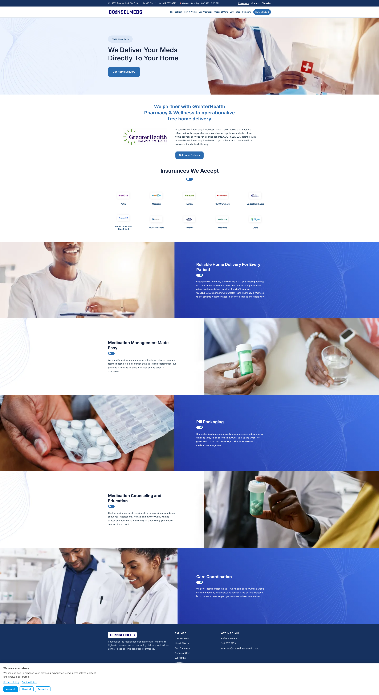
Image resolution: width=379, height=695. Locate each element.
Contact (255, 3)
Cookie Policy (29, 682)
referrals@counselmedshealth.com (239, 648)
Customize (43, 689)
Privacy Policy (11, 682)
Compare (246, 12)
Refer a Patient (262, 12)
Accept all (10, 689)
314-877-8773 (169, 3)
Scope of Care (221, 12)
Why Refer (235, 12)
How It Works (190, 12)
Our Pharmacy (205, 12)
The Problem (176, 12)
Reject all (26, 689)
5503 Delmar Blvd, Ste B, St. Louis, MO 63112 (133, 3)
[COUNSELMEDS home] (125, 12)
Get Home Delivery (124, 71)
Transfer (266, 3)
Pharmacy (243, 3)
